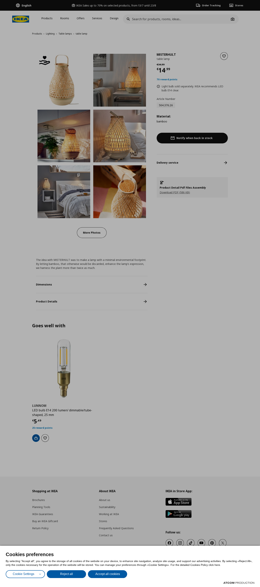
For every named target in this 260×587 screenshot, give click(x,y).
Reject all (66, 574)
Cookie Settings (23, 574)
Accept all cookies (107, 574)
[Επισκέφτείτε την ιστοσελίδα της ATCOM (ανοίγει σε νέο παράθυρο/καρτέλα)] (238, 582)
